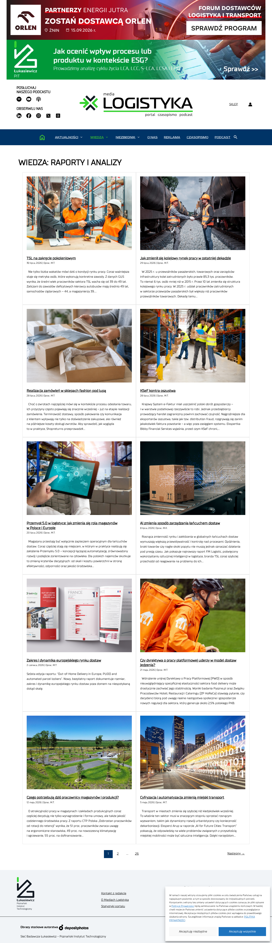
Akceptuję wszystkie (242, 931)
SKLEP (233, 104)
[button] (81, 137)
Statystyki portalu (113, 906)
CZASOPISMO (197, 137)
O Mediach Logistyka (115, 899)
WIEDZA (97, 137)
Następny (236, 853)
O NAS (152, 137)
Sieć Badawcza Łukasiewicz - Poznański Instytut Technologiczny (63, 936)
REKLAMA (172, 137)
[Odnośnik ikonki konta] (250, 104)
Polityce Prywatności (182, 906)
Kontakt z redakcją (113, 893)
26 (137, 853)
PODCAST (222, 137)
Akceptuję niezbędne (193, 931)
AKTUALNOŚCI (66, 137)
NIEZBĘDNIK (125, 137)
